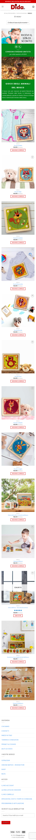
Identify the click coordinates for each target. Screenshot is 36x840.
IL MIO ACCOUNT (8, 785)
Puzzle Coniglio (18, 469)
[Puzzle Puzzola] (18, 310)
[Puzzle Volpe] (18, 171)
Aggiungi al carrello (18, 150)
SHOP (4, 769)
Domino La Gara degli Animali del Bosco (18, 657)
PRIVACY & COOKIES (9, 744)
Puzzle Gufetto (18, 145)
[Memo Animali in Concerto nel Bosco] (18, 495)
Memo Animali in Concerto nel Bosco (18, 515)
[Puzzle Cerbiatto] (18, 402)
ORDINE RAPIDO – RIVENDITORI (13, 765)
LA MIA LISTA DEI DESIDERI (11, 790)
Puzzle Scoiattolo (18, 238)
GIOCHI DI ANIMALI (21, 13)
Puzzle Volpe (18, 191)
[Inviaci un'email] (16, 46)
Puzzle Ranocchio (18, 284)
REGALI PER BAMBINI (10, 13)
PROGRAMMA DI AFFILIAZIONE (13, 803)
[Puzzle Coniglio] (18, 449)
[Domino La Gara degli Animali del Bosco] (18, 637)
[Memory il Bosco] (18, 541)
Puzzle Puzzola (18, 330)
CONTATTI (5, 731)
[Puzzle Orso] (18, 356)
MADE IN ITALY (7, 735)
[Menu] (3, 6)
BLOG (4, 774)
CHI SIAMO (5, 726)
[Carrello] (33, 6)
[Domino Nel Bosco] (18, 683)
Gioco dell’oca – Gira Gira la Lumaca (18, 607)
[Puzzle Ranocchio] (18, 264)
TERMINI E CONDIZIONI (10, 740)
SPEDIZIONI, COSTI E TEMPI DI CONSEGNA (17, 799)
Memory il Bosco (18, 561)
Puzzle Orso (18, 376)
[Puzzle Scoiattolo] (18, 218)
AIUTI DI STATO (7, 749)
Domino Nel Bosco (18, 703)
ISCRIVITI (6, 822)
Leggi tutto (18, 615)
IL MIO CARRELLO (8, 794)
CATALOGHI (6, 760)
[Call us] (19, 46)
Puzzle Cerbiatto (18, 422)
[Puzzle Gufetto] (18, 125)
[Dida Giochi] (18, 6)
